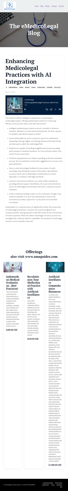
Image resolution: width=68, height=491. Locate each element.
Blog (42, 6)
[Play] (25, 109)
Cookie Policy (45, 485)
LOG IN (61, 6)
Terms (53, 485)
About (47, 6)
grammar (33, 87)
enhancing (27, 87)
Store (37, 6)
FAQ (61, 487)
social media (49, 87)
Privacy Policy (58, 483)
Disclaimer (59, 485)
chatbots (21, 87)
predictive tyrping (41, 87)
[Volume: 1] (59, 109)
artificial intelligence (13, 87)
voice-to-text (57, 87)
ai (6, 87)
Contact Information (48, 483)
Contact (54, 6)
